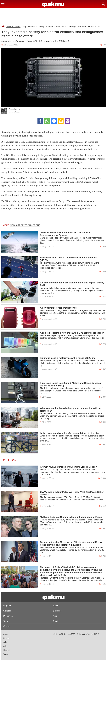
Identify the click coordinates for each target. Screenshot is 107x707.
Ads (5, 646)
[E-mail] (61, 121)
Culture (6, 626)
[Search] (103, 4)
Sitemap (6, 638)
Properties (8, 616)
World (55, 605)
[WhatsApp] (47, 121)
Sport (55, 621)
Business (57, 611)
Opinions (7, 611)
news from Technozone (25, 225)
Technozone (13, 26)
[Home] (53, 4)
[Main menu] (3, 4)
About (5, 634)
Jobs (5, 642)
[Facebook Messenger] (54, 121)
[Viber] (67, 121)
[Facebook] (40, 121)
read (13, 460)
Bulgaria (7, 605)
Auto (55, 616)
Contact (6, 650)
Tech (5, 621)
